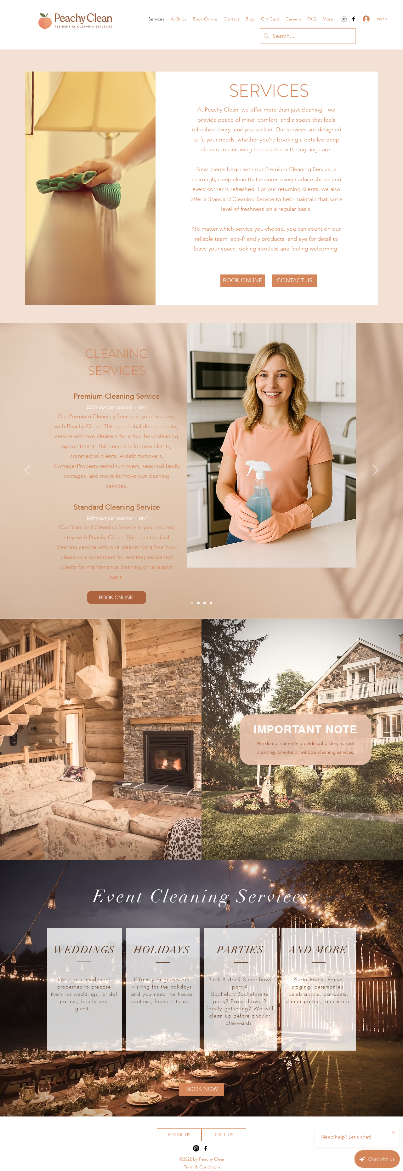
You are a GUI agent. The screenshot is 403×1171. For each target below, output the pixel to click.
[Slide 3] (204, 603)
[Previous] (27, 470)
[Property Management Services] (211, 603)
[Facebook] (353, 19)
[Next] (375, 470)
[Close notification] (393, 1133)
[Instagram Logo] (344, 19)
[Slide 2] (198, 603)
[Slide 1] (192, 603)
